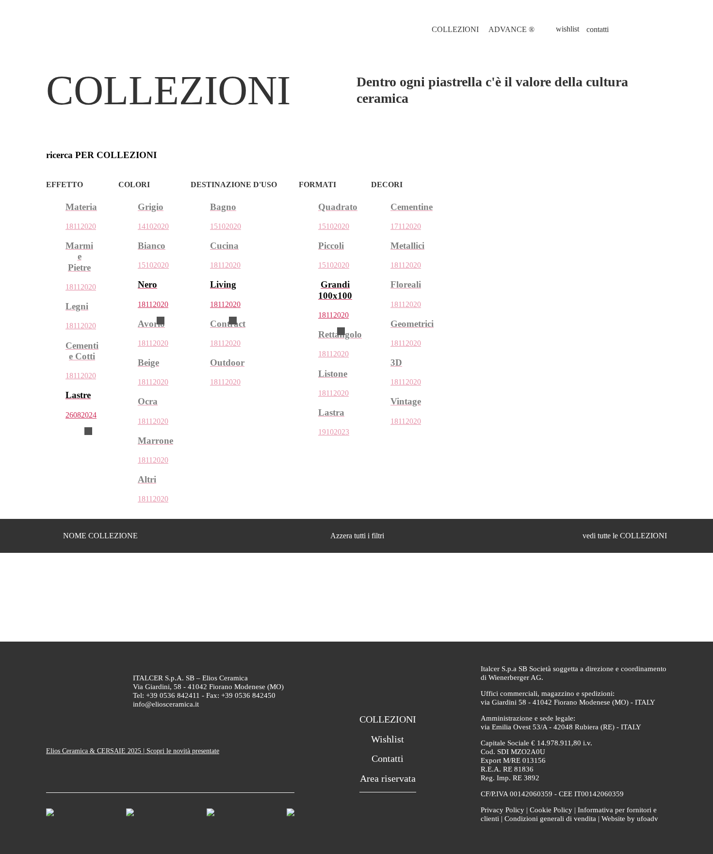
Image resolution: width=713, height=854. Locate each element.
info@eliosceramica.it (166, 704)
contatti (597, 29)
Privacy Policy (502, 810)
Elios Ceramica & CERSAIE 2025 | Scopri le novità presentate (132, 751)
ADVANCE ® (511, 29)
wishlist (567, 29)
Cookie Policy (551, 810)
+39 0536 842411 (173, 695)
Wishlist (387, 739)
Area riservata (388, 778)
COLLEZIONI (455, 29)
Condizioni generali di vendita (550, 818)
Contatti (388, 758)
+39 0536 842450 (248, 695)
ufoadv (647, 818)
